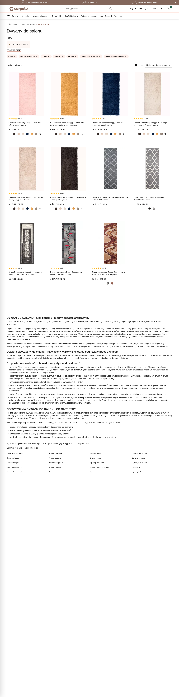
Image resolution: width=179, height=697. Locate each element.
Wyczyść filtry (14, 50)
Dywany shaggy (13, 458)
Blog (131, 9)
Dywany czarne (96, 472)
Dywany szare (95, 458)
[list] (141, 65)
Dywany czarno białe (56, 472)
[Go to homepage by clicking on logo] (18, 9)
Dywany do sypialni (55, 463)
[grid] (136, 65)
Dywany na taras (138, 458)
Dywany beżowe (54, 458)
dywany (47, 370)
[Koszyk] (168, 8)
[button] (110, 8)
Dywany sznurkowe (139, 463)
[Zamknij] (175, 2)
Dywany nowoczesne (15, 467)
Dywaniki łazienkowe (15, 453)
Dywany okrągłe (13, 463)
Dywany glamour (54, 467)
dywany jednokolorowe (41, 388)
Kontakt (138, 9)
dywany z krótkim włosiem (89, 398)
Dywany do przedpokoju (99, 467)
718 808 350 (151, 9)
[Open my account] (161, 9)
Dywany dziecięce (55, 453)
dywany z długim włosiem (115, 398)
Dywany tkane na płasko (16, 472)
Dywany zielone (138, 467)
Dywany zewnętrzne (139, 453)
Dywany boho (95, 453)
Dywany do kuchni (97, 463)
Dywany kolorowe (138, 472)
